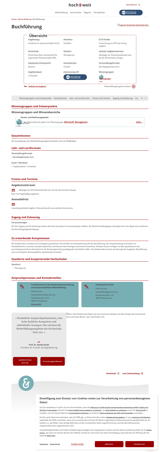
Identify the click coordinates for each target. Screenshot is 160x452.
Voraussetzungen (19, 222)
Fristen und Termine (101, 98)
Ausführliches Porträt (25, 361)
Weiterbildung (61, 12)
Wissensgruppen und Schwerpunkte (35, 98)
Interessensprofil (71, 72)
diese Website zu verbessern (116, 410)
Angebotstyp (34, 39)
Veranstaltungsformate (109, 63)
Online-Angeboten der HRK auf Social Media (116, 413)
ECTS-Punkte (104, 39)
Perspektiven (99, 12)
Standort (67, 51)
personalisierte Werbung (78, 413)
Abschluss (68, 39)
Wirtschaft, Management (75, 122)
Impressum (44, 444)
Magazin (87, 12)
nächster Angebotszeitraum (111, 51)
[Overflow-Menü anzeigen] (145, 98)
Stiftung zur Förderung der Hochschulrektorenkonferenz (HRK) (114, 407)
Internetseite (36, 304)
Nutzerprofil (140, 410)
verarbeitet (97, 410)
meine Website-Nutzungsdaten (80, 410)
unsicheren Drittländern (141, 417)
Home (14, 19)
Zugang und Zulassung (123, 98)
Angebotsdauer (35, 72)
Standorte (15, 264)
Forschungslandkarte (52, 361)
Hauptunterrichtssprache (39, 63)
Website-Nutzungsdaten (115, 417)
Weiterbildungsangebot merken (117, 86)
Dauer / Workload (19, 162)
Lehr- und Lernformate (79, 98)
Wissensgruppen (106, 72)
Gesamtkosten (69, 63)
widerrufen (51, 436)
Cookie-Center (77, 444)
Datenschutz (55, 444)
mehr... (139, 122)
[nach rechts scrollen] (142, 98)
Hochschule (33, 51)
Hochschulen (76, 12)
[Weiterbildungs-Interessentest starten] (131, 12)
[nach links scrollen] (14, 98)
